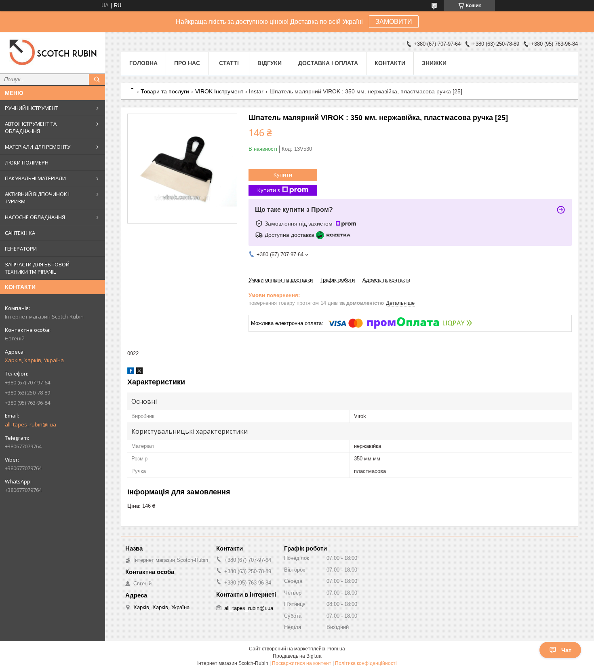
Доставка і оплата (328, 63)
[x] (139, 372)
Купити (283, 174)
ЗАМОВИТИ (393, 21)
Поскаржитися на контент (301, 663)
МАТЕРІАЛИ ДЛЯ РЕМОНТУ (37, 146)
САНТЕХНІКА (20, 232)
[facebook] (130, 372)
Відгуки (269, 63)
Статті (229, 63)
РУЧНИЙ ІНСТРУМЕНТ (31, 108)
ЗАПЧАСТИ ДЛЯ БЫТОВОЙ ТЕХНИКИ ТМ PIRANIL (37, 268)
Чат (566, 650)
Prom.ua (335, 649)
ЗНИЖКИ (434, 63)
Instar (256, 91)
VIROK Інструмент (219, 91)
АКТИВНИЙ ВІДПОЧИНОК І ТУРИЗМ (37, 197)
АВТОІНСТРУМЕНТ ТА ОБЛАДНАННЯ (31, 127)
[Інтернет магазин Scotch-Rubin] (52, 53)
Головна (143, 63)
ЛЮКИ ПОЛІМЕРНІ (27, 162)
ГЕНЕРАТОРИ (21, 248)
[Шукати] (97, 80)
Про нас (187, 63)
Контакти (390, 63)
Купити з (268, 190)
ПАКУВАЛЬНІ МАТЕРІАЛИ (35, 178)
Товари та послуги (165, 91)
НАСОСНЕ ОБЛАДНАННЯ (35, 217)
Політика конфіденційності (366, 663)
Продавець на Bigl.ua (297, 656)
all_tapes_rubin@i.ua (30, 424)
